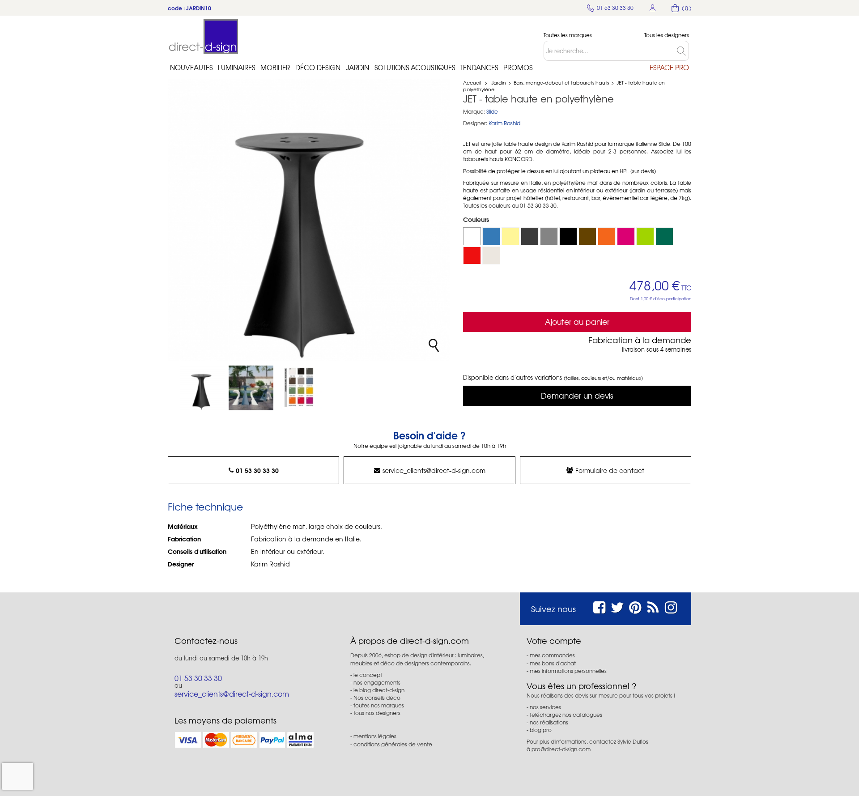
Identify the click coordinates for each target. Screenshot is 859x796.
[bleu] (491, 236)
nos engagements (376, 682)
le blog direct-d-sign (378, 690)
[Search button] (683, 51)
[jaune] (510, 236)
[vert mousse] (664, 236)
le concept (367, 675)
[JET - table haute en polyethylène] (202, 388)
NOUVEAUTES (191, 67)
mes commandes (552, 655)
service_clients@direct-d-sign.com (434, 470)
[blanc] (472, 236)
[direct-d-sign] (203, 36)
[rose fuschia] (625, 236)
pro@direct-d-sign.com (561, 749)
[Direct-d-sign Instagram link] (671, 606)
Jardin (357, 67)
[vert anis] (645, 236)
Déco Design (317, 67)
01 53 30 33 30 (257, 470)
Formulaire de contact (609, 470)
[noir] (568, 236)
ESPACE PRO (669, 67)
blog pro (541, 730)
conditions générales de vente (392, 744)
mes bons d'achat (553, 663)
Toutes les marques (568, 35)
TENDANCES (479, 67)
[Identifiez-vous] (653, 8)
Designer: (475, 123)
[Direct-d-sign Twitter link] (617, 606)
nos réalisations (549, 722)
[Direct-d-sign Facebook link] (599, 606)
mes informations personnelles (568, 671)
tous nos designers (376, 713)
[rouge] (472, 255)
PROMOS (517, 67)
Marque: (474, 111)
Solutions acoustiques (414, 67)
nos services (545, 707)
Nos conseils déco (376, 698)
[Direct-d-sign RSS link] (653, 606)
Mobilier (275, 67)
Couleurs (477, 219)
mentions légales (374, 736)
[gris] (548, 236)
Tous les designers (666, 35)
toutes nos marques (378, 705)
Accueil (472, 82)
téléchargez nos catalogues (566, 715)
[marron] (587, 236)
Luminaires (236, 67)
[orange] (606, 236)
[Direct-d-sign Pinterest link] (635, 606)
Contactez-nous (206, 641)
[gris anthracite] (529, 236)
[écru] (491, 255)
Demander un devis (577, 395)
